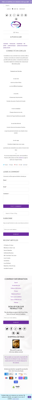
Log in (9, 8)
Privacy (16, 291)
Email (26, 164)
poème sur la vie (6, 47)
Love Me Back (7, 263)
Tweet (6, 164)
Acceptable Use (16, 285)
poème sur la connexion (22, 45)
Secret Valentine (8, 250)
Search (16, 282)
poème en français (12, 45)
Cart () (15, 8)
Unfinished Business (8, 253)
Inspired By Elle (11, 369)
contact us (21, 157)
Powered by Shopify (19, 371)
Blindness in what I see (9, 247)
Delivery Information (16, 288)
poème (4, 45)
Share (11, 164)
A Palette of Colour (8, 245)
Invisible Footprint (8, 268)
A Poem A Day (16, 37)
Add (21, 164)
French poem (12, 43)
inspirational (19, 43)
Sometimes (6, 260)
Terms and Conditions (16, 296)
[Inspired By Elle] (16, 25)
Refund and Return (16, 294)
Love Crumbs (7, 258)
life (24, 43)
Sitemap (16, 302)
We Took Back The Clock (10, 255)
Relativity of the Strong (9, 265)
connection (5, 43)
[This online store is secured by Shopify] (16, 389)
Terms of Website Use (16, 299)
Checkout (22, 8)
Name (5, 180)
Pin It (16, 164)
